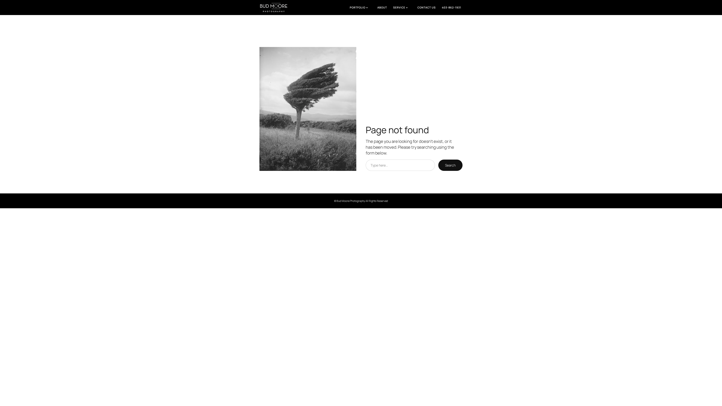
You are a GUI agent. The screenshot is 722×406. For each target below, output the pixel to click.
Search (450, 165)
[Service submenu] (411, 8)
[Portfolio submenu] (371, 8)
